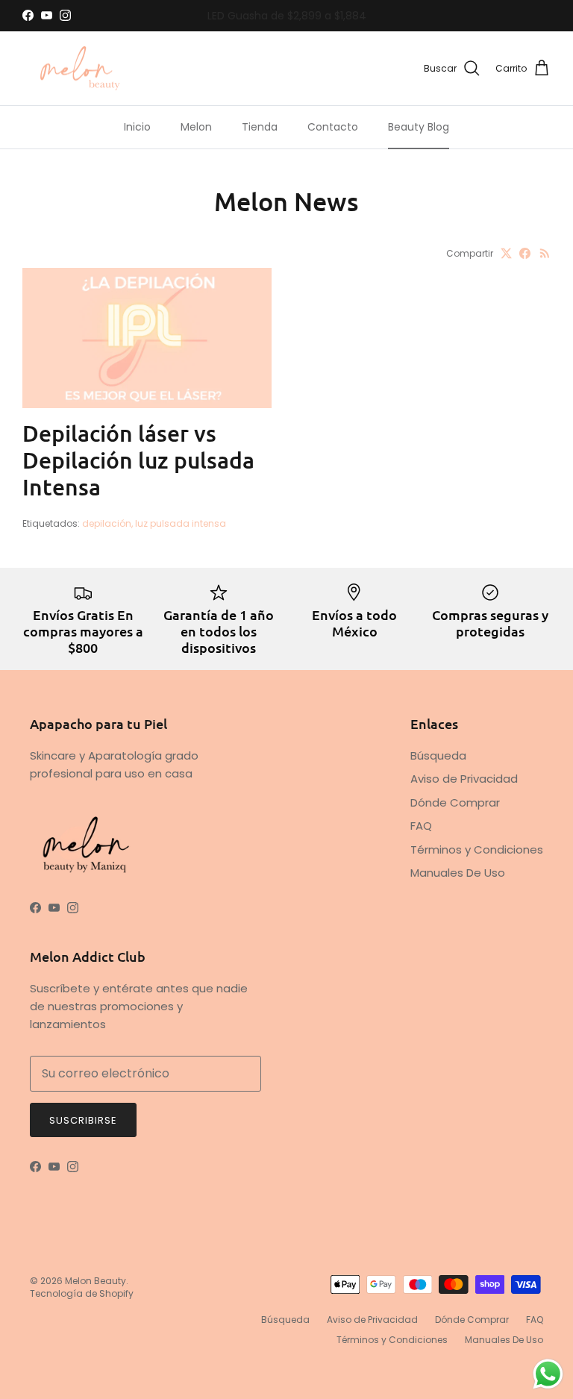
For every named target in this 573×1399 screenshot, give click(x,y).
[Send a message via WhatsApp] (548, 1374)
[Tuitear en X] (506, 253)
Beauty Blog (418, 126)
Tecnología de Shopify (82, 1293)
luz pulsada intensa (180, 523)
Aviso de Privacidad (464, 778)
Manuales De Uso (457, 872)
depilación (106, 523)
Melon (196, 126)
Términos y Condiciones (476, 849)
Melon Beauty (95, 1280)
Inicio (137, 126)
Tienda (260, 126)
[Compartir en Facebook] (524, 253)
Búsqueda (438, 755)
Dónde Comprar (455, 802)
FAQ (421, 825)
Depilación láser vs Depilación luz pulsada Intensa (138, 460)
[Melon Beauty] (80, 68)
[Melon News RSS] (545, 253)
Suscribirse (83, 1120)
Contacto (332, 126)
